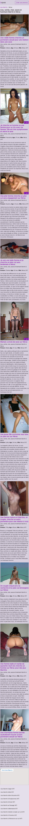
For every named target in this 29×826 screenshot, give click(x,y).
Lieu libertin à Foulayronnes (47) (10, 798)
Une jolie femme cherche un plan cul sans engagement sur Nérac (13, 197)
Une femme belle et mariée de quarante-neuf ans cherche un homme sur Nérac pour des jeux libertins (13, 667)
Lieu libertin (3, 7)
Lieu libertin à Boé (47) (7, 792)
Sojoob (3, 3)
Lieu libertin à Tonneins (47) (9, 815)
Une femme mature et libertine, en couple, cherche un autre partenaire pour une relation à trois (14, 519)
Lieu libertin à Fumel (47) (8, 802)
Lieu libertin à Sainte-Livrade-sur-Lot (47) (12, 812)
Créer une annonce (22, 2)
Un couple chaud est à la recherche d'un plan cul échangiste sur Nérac (14, 588)
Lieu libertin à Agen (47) (7, 789)
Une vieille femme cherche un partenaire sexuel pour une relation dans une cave (14, 40)
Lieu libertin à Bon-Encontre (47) (10, 795)
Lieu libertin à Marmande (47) (9, 808)
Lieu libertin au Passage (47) (9, 805)
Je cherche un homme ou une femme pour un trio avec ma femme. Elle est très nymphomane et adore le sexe (14, 128)
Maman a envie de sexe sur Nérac (13, 342)
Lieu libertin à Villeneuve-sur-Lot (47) (11, 818)
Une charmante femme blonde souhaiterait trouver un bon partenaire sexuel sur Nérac (12, 735)
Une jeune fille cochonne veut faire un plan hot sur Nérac (14, 435)
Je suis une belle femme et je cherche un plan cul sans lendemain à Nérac (11, 262)
